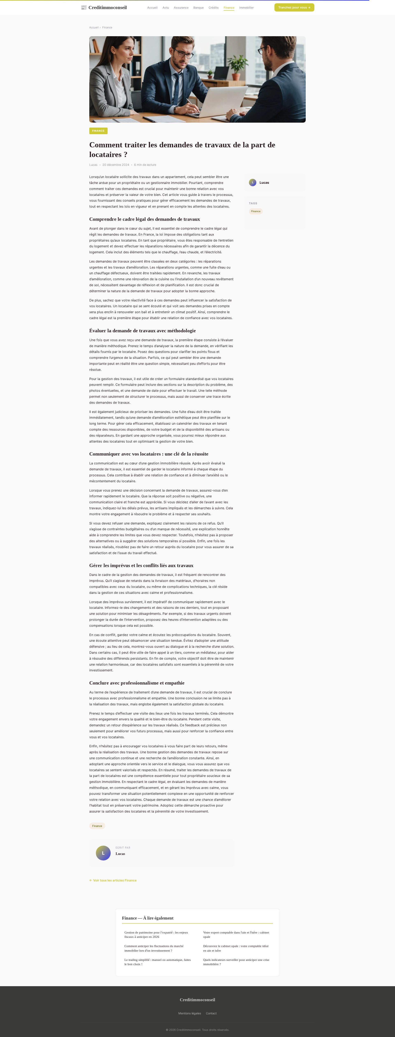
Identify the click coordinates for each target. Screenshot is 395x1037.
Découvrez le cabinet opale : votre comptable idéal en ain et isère (235, 948)
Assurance (181, 7)
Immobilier (246, 7)
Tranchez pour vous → (294, 7)
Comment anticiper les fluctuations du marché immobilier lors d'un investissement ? (154, 948)
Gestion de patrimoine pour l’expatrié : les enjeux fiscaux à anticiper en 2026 (156, 934)
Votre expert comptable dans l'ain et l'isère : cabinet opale (236, 934)
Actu (166, 7)
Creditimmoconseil (104, 7)
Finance (229, 7)
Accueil (152, 7)
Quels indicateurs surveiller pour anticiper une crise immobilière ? (236, 962)
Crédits (214, 7)
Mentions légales (189, 1013)
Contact (211, 1013)
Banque (198, 7)
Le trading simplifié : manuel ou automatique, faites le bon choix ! (157, 962)
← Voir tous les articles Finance (113, 880)
